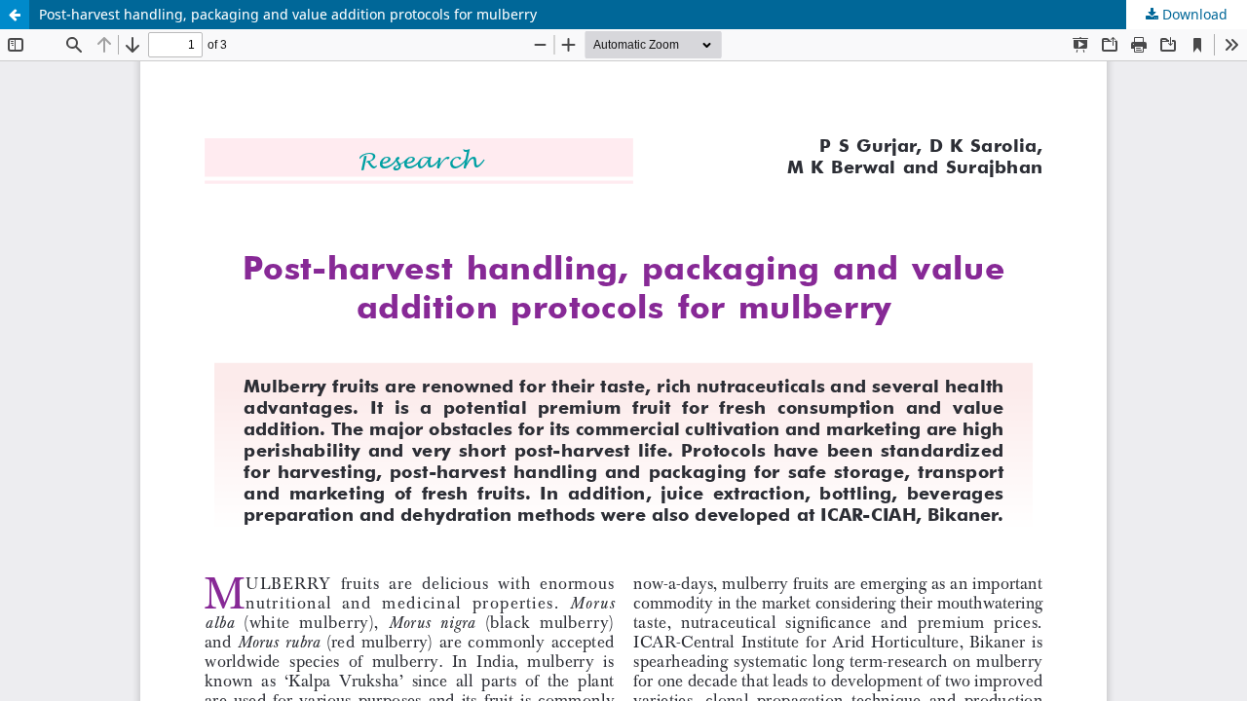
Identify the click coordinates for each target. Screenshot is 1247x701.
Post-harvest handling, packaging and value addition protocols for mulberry (288, 14)
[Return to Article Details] (14, 14)
